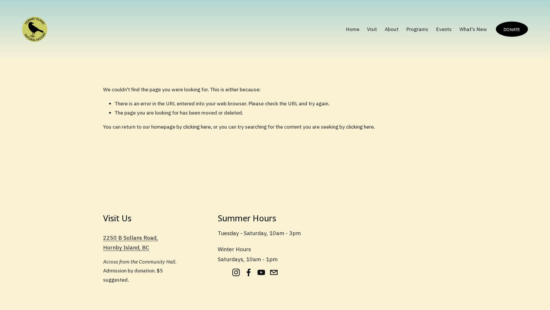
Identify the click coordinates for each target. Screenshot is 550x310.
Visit (372, 29)
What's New (473, 29)
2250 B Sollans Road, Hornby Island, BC (130, 242)
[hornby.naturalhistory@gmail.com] (274, 272)
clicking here (197, 126)
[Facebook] (249, 272)
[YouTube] (261, 272)
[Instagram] (236, 272)
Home (353, 29)
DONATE (512, 29)
